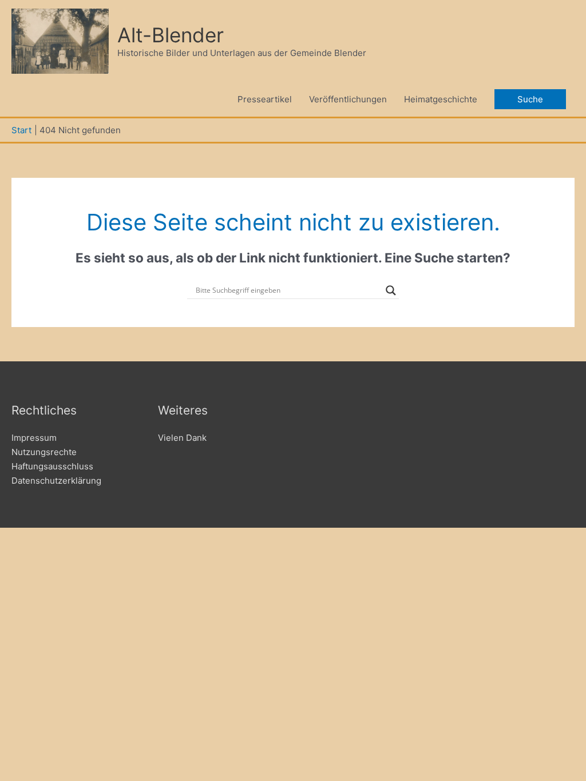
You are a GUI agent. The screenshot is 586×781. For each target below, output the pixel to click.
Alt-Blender (170, 35)
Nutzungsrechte (44, 452)
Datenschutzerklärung (56, 480)
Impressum (34, 437)
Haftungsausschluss (52, 466)
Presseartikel (264, 99)
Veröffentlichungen (348, 99)
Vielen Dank (182, 437)
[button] (530, 99)
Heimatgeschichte (440, 99)
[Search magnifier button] (391, 290)
